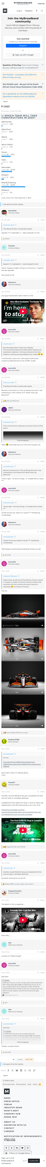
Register (23, 46)
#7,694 (42, 900)
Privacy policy (21, 1084)
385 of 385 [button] (29, 1059)
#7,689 (42, 531)
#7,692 (42, 792)
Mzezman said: (8, 225)
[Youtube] (22, 1148)
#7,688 (42, 497)
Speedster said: (8, 260)
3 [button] (4, 147)
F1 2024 (6, 980)
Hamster (6, 111)
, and (17, 732)
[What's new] (36, 11)
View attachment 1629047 (18, 764)
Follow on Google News (19, 1153)
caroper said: (8, 344)
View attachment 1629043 (12, 762)
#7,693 (42, 863)
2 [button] (4, 192)
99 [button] (5, 185)
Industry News (13, 1108)
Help (29, 1084)
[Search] (41, 11)
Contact (9, 1128)
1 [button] (4, 132)
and (12, 401)
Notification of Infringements (23, 1136)
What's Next (11, 1111)
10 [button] (5, 177)
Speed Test (10, 1117)
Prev (20, 1059)
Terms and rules (8, 1084)
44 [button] (5, 170)
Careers (9, 1131)
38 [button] (5, 154)
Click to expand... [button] (23, 440)
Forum (8, 1104)
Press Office (12, 1101)
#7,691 (43, 749)
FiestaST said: (8, 868)
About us (9, 1122)
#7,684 (42, 339)
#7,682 (42, 255)
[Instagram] (27, 1148)
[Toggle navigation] (2, 3)
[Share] (38, 220)
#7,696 (42, 972)
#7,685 (42, 377)
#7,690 (42, 571)
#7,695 (42, 952)
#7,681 (43, 220)
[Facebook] (6, 1148)
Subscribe (33, 1161)
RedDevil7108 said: (10, 576)
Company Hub (12, 1114)
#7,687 (42, 461)
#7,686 (42, 417)
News (7, 1098)
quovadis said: (8, 466)
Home (35, 1084)
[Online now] (6, 215)
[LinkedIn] (17, 1148)
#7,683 (42, 291)
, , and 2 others (19, 884)
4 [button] (4, 124)
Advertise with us (15, 1125)
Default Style (9, 1080)
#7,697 (42, 1019)
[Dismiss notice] (42, 65)
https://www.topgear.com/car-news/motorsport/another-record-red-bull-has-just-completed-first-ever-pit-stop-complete (21, 812)
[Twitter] (11, 1148)
